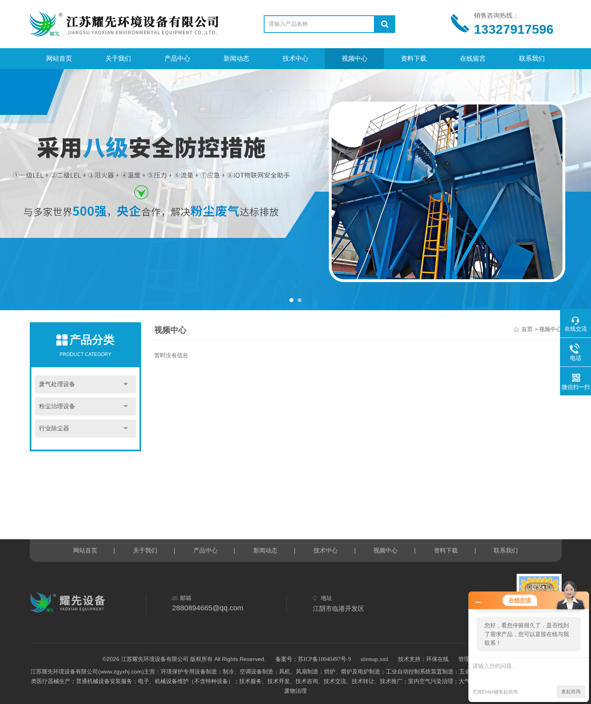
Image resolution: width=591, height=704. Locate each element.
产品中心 (177, 58)
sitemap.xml (374, 659)
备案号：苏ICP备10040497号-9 (313, 659)
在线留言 (473, 58)
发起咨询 (571, 691)
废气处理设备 (57, 384)
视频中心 (354, 58)
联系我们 (532, 58)
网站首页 (59, 58)
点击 (126, 384)
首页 (527, 329)
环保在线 (437, 659)
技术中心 (295, 58)
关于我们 (118, 58)
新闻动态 (236, 58)
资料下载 (414, 58)
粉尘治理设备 (57, 406)
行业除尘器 (54, 428)
